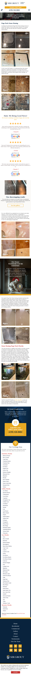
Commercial (15, 629)
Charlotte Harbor (7, 461)
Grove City (5, 470)
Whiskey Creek (6, 603)
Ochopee (5, 520)
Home (15, 623)
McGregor (5, 571)
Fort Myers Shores (7, 559)
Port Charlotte (6, 479)
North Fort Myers (7, 575)
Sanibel (4, 594)
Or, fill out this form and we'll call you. (15, 434)
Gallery (15, 631)
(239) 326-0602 (14, 10)
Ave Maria (5, 490)
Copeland (5, 498)
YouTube (11, 650)
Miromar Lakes (6, 573)
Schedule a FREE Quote (15, 7)
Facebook (15, 646)
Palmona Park (6, 581)
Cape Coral (5, 548)
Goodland (5, 503)
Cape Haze (5, 459)
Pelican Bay (5, 523)
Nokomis (5, 607)
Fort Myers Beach (7, 557)
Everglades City (6, 500)
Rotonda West (6, 485)
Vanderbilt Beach (7, 529)
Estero (4, 553)
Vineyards (5, 533)
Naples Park (5, 518)
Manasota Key (6, 474)
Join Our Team (15, 641)
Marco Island (6, 512)
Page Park (5, 579)
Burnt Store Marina (7, 546)
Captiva (4, 549)
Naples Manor (6, 516)
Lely (4, 509)
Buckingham (6, 544)
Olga (4, 577)
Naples (4, 514)
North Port (5, 608)
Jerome (4, 507)
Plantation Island (6, 527)
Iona (4, 564)
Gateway (5, 560)
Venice (4, 610)
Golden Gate (6, 501)
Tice (4, 599)
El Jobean (5, 466)
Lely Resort (5, 511)
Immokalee (5, 505)
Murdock (5, 475)
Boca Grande (6, 457)
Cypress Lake (6, 551)
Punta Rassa (5, 588)
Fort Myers (5, 555)
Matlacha (5, 568)
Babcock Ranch (6, 455)
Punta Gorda (6, 481)
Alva (4, 537)
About (16, 634)
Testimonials (15, 639)
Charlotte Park (6, 463)
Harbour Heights (7, 472)
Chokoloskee (6, 494)
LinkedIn (15, 650)
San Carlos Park (6, 592)
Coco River (5, 496)
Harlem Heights (6, 562)
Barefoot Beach (6, 492)
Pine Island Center (7, 583)
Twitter (20, 646)
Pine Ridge (5, 525)
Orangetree (5, 522)
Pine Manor (5, 584)
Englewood (5, 468)
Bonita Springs (6, 542)
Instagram (11, 646)
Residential (15, 626)
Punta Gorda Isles (7, 483)
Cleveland (5, 464)
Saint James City (6, 590)
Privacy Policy (11, 666)
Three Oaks (5, 597)
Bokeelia (5, 540)
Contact (15, 636)
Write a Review (2, 10)
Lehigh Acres (6, 566)
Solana (4, 487)
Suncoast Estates (6, 595)
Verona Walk (6, 531)
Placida (4, 477)
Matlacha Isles (6, 570)
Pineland (5, 586)
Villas (4, 601)
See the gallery (15, 205)
